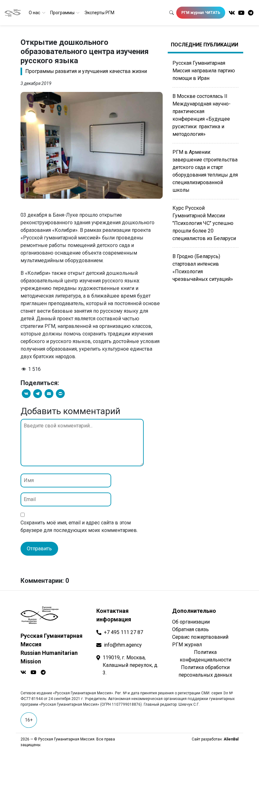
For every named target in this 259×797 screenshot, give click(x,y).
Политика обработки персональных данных (205, 671)
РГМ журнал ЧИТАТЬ (200, 12)
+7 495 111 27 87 (123, 632)
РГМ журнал (187, 645)
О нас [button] (35, 12)
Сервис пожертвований (200, 637)
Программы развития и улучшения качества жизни (86, 71)
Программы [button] (62, 12)
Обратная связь (190, 629)
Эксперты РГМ (99, 12)
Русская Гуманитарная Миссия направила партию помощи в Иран (203, 70)
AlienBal (231, 739)
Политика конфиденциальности (205, 656)
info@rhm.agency (123, 645)
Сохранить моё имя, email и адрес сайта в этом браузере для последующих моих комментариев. (79, 526)
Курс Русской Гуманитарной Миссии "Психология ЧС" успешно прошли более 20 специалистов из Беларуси (204, 223)
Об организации (191, 622)
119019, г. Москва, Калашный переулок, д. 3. (130, 665)
